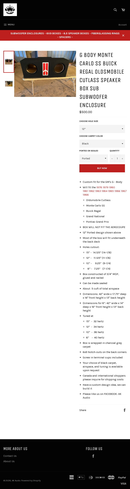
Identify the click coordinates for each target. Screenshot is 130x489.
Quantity (114, 151)
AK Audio (16, 480)
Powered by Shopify (31, 480)
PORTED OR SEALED (88, 151)
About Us (9, 461)
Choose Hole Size (88, 121)
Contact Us (10, 455)
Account (122, 24)
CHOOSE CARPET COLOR (91, 136)
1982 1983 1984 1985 (101, 191)
